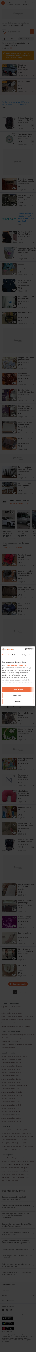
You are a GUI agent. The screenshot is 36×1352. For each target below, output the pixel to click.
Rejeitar (18, 701)
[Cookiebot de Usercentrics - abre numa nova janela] (25, 649)
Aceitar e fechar (18, 689)
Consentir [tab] (5, 655)
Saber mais (17, 695)
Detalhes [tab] (15, 655)
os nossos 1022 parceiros (16, 665)
